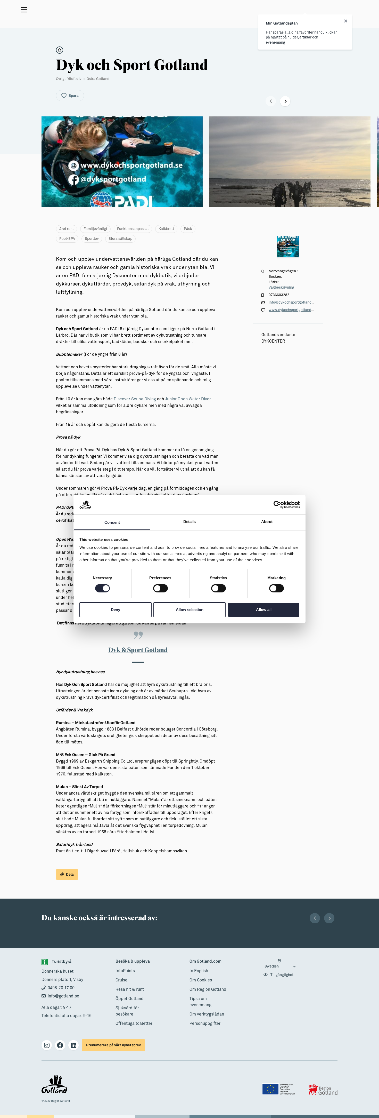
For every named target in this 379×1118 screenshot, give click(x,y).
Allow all (263, 609)
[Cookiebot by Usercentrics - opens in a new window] (277, 505)
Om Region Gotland (208, 989)
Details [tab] (189, 521)
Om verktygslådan (207, 1014)
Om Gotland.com (205, 961)
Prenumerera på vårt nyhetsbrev (113, 1045)
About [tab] (267, 521)
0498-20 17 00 (61, 988)
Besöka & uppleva (133, 961)
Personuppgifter (205, 1023)
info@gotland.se (63, 996)
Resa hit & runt (130, 989)
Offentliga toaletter (134, 1023)
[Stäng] (345, 21)
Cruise (121, 980)
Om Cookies (201, 980)
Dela (70, 874)
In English (199, 971)
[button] (271, 101)
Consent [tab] (112, 522)
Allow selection (189, 609)
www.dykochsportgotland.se (292, 310)
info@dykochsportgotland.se (292, 302)
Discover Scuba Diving (135, 399)
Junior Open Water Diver (188, 399)
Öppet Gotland (130, 999)
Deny (115, 609)
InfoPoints (125, 971)
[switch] (160, 588)
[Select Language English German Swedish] (279, 963)
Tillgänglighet (281, 975)
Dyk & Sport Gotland (138, 649)
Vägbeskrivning (281, 287)
